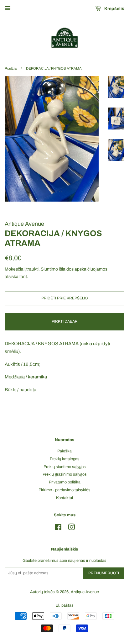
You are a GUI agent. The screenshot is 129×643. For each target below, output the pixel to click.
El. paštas (64, 605)
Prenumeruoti (103, 573)
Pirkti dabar (65, 321)
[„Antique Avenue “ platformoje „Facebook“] (58, 528)
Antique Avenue (85, 592)
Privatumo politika (64, 482)
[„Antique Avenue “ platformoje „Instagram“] (71, 528)
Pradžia (11, 68)
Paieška (64, 451)
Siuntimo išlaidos (57, 269)
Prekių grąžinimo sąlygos (65, 474)
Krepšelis (113, 8)
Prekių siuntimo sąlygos (65, 467)
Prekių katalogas (65, 459)
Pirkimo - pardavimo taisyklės (64, 490)
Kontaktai (64, 498)
